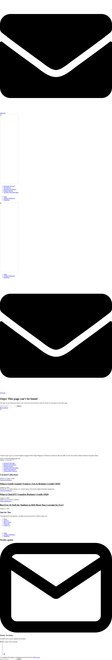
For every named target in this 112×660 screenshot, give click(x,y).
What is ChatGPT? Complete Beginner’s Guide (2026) (24, 494)
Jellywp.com (36, 657)
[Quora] (4, 654)
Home (5, 519)
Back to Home (4, 408)
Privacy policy (7, 522)
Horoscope (7, 524)
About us (6, 520)
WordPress (6, 536)
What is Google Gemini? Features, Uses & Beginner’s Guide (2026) (30, 484)
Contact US (7, 525)
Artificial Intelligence (9, 534)
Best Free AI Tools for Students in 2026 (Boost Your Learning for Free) (32, 505)
